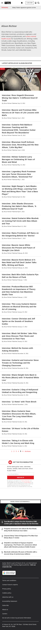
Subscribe (30, 3)
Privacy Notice (27, 482)
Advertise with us (7, 597)
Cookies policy (6, 593)
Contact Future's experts (10, 584)
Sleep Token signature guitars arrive (24, 7)
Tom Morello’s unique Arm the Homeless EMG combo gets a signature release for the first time (21, 522)
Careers (4, 614)
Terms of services (25, 481)
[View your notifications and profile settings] (22, 3)
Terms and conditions (9, 580)
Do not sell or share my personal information (16, 618)
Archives (28, 451)
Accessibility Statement (9, 601)
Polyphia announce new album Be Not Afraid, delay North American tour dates (20, 530)
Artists (2, 69)
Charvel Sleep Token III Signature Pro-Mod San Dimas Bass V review (21, 537)
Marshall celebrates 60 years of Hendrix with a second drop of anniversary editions (20, 553)
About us (5, 609)
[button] (2, 3)
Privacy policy (6, 589)
